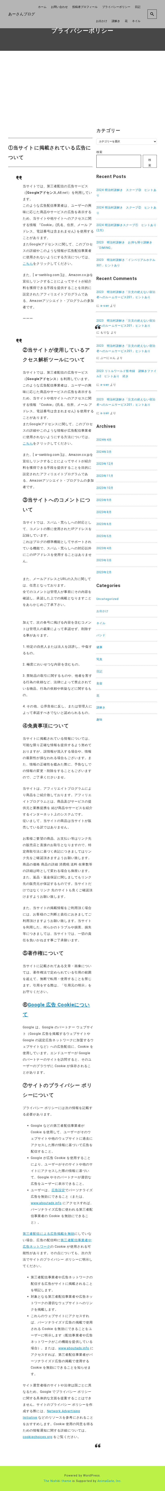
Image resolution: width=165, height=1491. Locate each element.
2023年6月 (104, 524)
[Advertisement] (82, 88)
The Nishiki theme (57, 1481)
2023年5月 (104, 536)
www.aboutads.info (46, 1203)
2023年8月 (104, 512)
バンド (100, 635)
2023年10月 (104, 488)
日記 (137, 7)
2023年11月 (104, 476)
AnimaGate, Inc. (109, 1481)
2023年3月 (104, 560)
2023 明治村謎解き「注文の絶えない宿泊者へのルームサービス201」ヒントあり (126, 294)
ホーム (42, 7)
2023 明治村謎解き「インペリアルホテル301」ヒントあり (126, 262)
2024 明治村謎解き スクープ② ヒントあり (126, 210)
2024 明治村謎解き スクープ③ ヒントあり (126, 192)
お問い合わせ (59, 7)
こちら (28, 264)
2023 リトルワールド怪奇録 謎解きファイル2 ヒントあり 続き (126, 373)
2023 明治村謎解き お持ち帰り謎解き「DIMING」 (124, 245)
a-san (104, 305)
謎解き (116, 21)
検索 (99, 152)
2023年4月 (104, 548)
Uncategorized (107, 599)
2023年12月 (104, 463)
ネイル (136, 21)
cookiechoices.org (37, 1437)
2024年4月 (104, 439)
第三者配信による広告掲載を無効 (48, 1234)
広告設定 (58, 1190)
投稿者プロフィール (85, 7)
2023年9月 (104, 500)
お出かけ (101, 21)
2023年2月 (104, 572)
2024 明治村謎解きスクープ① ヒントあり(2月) (126, 227)
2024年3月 (104, 452)
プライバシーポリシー (116, 7)
